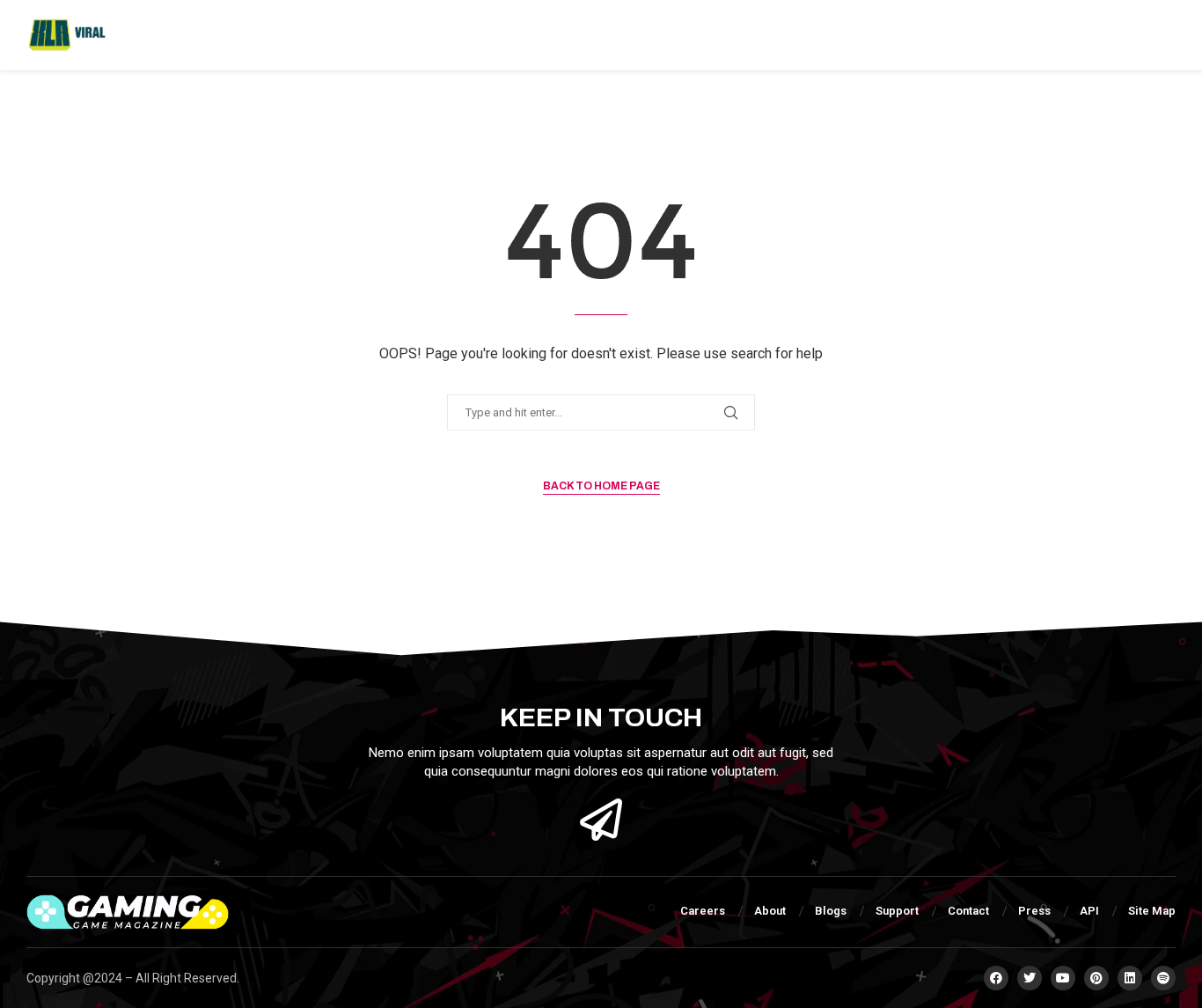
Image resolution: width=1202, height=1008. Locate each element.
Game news (321, 35)
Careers (702, 910)
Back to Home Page (601, 486)
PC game (421, 35)
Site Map (1152, 910)
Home (159, 35)
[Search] (1167, 35)
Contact (968, 910)
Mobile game (513, 35)
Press (1034, 910)
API (1089, 910)
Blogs (831, 910)
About (770, 910)
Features (231, 35)
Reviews (605, 35)
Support (897, 910)
